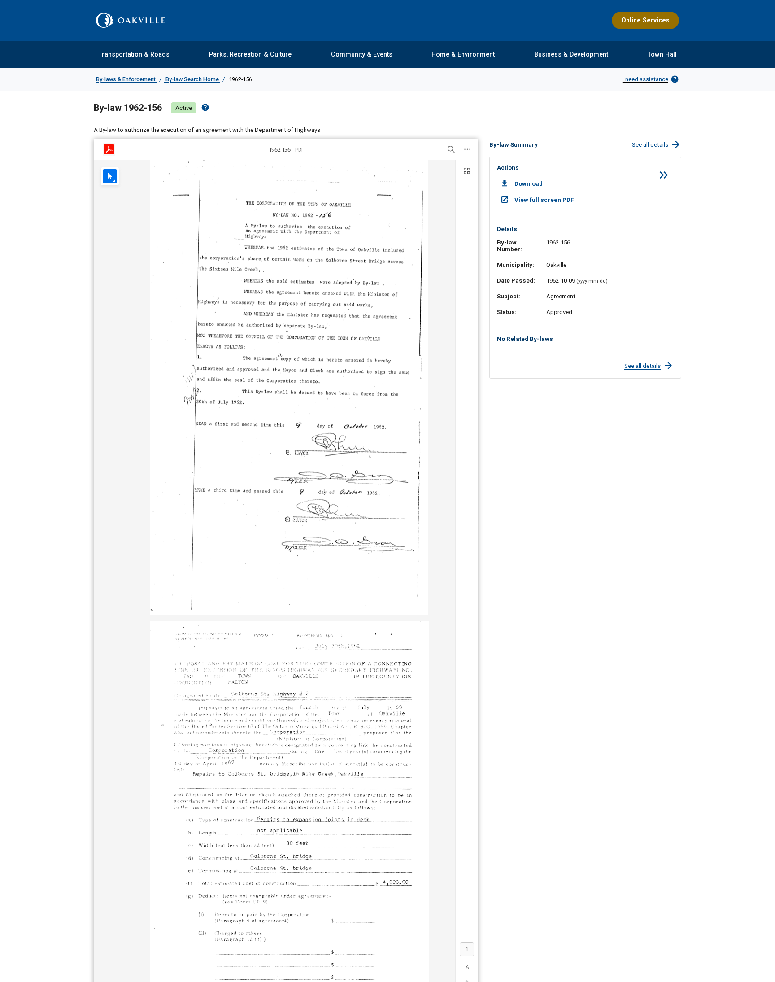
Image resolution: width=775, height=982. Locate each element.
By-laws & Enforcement (126, 79)
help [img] (205, 107)
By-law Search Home (192, 79)
